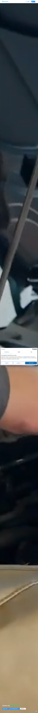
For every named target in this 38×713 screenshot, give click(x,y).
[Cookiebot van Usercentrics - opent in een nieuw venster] (33, 349)
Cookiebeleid (25, 357)
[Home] (5, 1)
